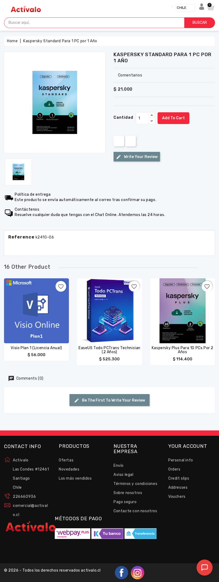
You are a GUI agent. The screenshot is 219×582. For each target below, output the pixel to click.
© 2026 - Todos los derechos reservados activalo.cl (52, 570)
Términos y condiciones (135, 483)
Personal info (180, 460)
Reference (21, 237)
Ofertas (66, 460)
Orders (174, 469)
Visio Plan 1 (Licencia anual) (36, 348)
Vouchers (177, 496)
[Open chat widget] (205, 568)
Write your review (140, 157)
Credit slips (178, 478)
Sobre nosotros (128, 493)
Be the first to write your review (113, 400)
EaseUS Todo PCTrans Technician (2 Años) (109, 350)
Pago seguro (125, 502)
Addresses (177, 487)
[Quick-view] (36, 309)
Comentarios (130, 75)
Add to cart (173, 118)
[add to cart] (26, 309)
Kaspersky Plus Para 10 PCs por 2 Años (182, 350)
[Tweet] (130, 141)
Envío (119, 465)
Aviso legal (124, 474)
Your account (187, 446)
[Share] (119, 141)
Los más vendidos (75, 478)
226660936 (24, 496)
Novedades (69, 469)
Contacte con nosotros (135, 511)
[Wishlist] (47, 309)
